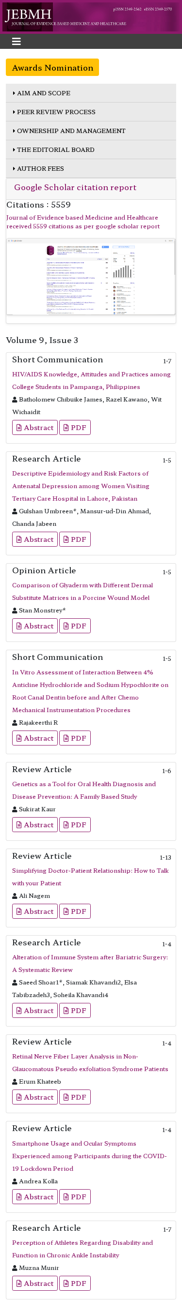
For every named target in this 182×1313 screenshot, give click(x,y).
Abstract (37, 427)
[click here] (91, 16)
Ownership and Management (71, 130)
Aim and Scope (43, 93)
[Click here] (91, 277)
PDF (77, 427)
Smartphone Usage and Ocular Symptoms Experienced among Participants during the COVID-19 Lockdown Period (89, 1155)
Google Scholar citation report (75, 187)
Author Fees (40, 168)
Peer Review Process (56, 111)
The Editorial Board (55, 149)
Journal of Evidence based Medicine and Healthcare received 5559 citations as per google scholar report (83, 221)
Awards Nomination (52, 67)
